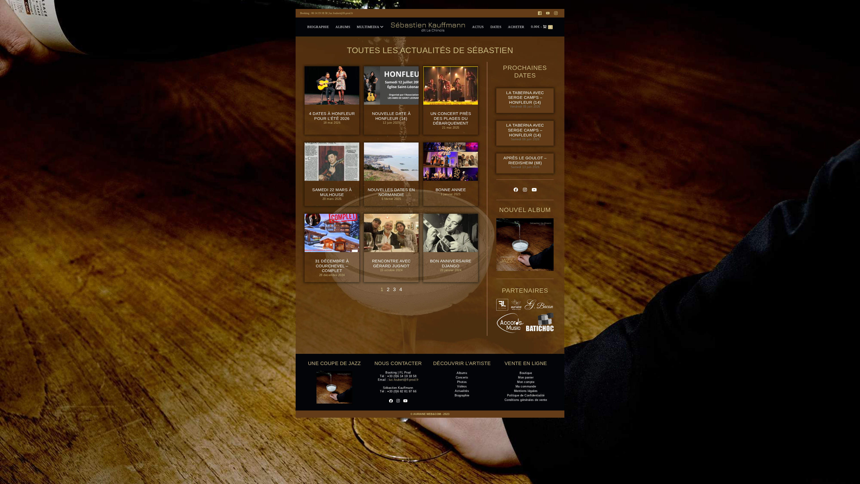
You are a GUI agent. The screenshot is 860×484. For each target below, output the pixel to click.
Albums (342, 27)
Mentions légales (526, 391)
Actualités (462, 391)
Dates (495, 27)
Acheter (516, 27)
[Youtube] (547, 13)
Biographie (318, 27)
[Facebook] (539, 13)
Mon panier (525, 377)
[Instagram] (556, 13)
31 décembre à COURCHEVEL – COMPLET (332, 266)
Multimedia (368, 27)
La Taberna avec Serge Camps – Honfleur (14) (525, 98)
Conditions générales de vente (526, 400)
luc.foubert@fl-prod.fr (341, 13)
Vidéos (462, 386)
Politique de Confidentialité (526, 395)
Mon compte (525, 382)
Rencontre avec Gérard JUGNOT (391, 263)
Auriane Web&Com (427, 414)
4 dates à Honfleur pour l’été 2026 (332, 116)
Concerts (462, 377)
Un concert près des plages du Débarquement (450, 118)
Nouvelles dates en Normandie (391, 192)
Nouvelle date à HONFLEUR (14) (391, 116)
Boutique (526, 373)
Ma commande (526, 386)
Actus (478, 27)
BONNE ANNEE (451, 190)
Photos (462, 382)
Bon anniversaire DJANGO (450, 263)
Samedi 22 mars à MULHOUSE (332, 192)
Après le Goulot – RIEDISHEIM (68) (525, 160)
